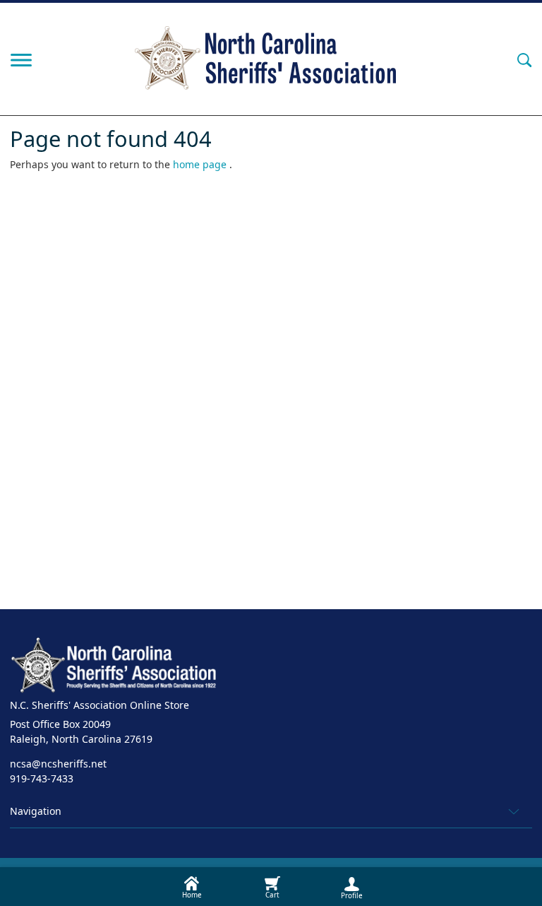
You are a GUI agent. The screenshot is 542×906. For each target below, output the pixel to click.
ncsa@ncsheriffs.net (58, 763)
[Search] (525, 59)
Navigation (35, 811)
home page (201, 164)
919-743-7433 (41, 778)
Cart (272, 895)
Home (192, 895)
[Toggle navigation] (21, 58)
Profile (352, 895)
